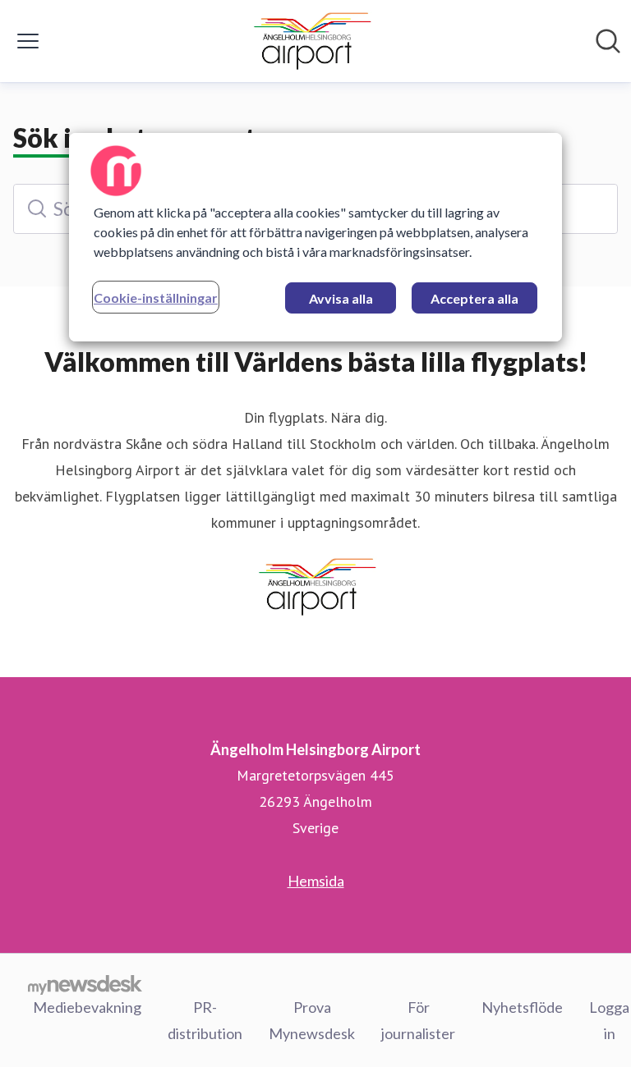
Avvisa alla (341, 298)
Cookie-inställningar (156, 297)
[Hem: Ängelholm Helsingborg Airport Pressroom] (311, 41)
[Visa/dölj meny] (28, 41)
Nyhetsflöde (522, 1007)
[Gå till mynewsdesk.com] (85, 984)
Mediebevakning (87, 1007)
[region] (315, 237)
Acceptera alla (474, 298)
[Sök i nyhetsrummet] (608, 41)
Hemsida (316, 881)
